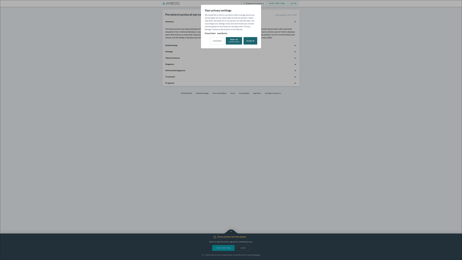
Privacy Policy (210, 33)
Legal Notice (222, 33)
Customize (217, 41)
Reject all (234, 40)
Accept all (250, 41)
